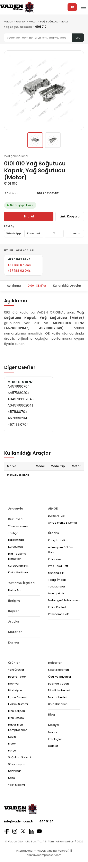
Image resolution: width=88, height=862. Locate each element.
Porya (12, 750)
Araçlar (13, 621)
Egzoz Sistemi (17, 697)
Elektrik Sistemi (18, 704)
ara (78, 38)
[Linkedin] (31, 831)
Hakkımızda (16, 540)
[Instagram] (14, 831)
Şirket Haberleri (58, 670)
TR (72, 7)
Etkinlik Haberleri (59, 690)
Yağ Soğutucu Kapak (18, 27)
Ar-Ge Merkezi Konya (62, 523)
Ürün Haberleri (58, 704)
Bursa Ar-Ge (56, 516)
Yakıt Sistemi (16, 785)
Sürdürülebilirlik (18, 566)
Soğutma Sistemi (19, 757)
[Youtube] (39, 831)
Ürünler (21, 21)
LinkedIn (74, 233)
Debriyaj (13, 684)
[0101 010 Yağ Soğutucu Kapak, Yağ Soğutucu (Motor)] (35, 140)
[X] (22, 831)
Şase (11, 778)
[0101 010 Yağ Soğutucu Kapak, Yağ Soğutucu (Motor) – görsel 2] (53, 140)
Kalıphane (55, 559)
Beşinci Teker (17, 677)
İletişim (14, 601)
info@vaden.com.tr (19, 821)
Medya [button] (53, 725)
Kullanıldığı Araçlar (67, 286)
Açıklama (14, 286)
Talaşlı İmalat (57, 580)
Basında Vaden (58, 684)
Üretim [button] (53, 533)
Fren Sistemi (16, 718)
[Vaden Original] (17, 7)
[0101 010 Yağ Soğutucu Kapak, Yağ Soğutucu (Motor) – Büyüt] (44, 90)
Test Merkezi (56, 586)
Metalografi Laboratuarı (64, 600)
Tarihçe (13, 533)
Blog (51, 714)
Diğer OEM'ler (37, 286)
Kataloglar (55, 739)
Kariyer (13, 642)
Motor (33, 21)
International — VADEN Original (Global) (42, 851)
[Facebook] (6, 831)
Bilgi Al (29, 216)
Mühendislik (56, 573)
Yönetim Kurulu (18, 526)
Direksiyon (15, 690)
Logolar (53, 746)
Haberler (55, 663)
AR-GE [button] (53, 508)
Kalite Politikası (18, 572)
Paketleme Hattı (58, 614)
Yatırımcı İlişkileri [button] (21, 583)
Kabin (12, 737)
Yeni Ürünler (16, 670)
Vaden (8, 21)
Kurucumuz (15, 547)
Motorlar (15, 632)
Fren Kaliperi (16, 711)
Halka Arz (14, 590)
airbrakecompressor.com (44, 855)
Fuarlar (52, 732)
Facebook (34, 233)
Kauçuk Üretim (58, 540)
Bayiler (13, 611)
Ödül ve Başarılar (59, 677)
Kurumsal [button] (15, 519)
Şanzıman (14, 771)
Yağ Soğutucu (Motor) (55, 21)
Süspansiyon (16, 764)
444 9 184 (46, 821)
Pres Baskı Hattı (58, 566)
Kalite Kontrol (57, 607)
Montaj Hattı (56, 593)
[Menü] (83, 7)
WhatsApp (13, 233)
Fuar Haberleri (57, 697)
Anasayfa (15, 508)
